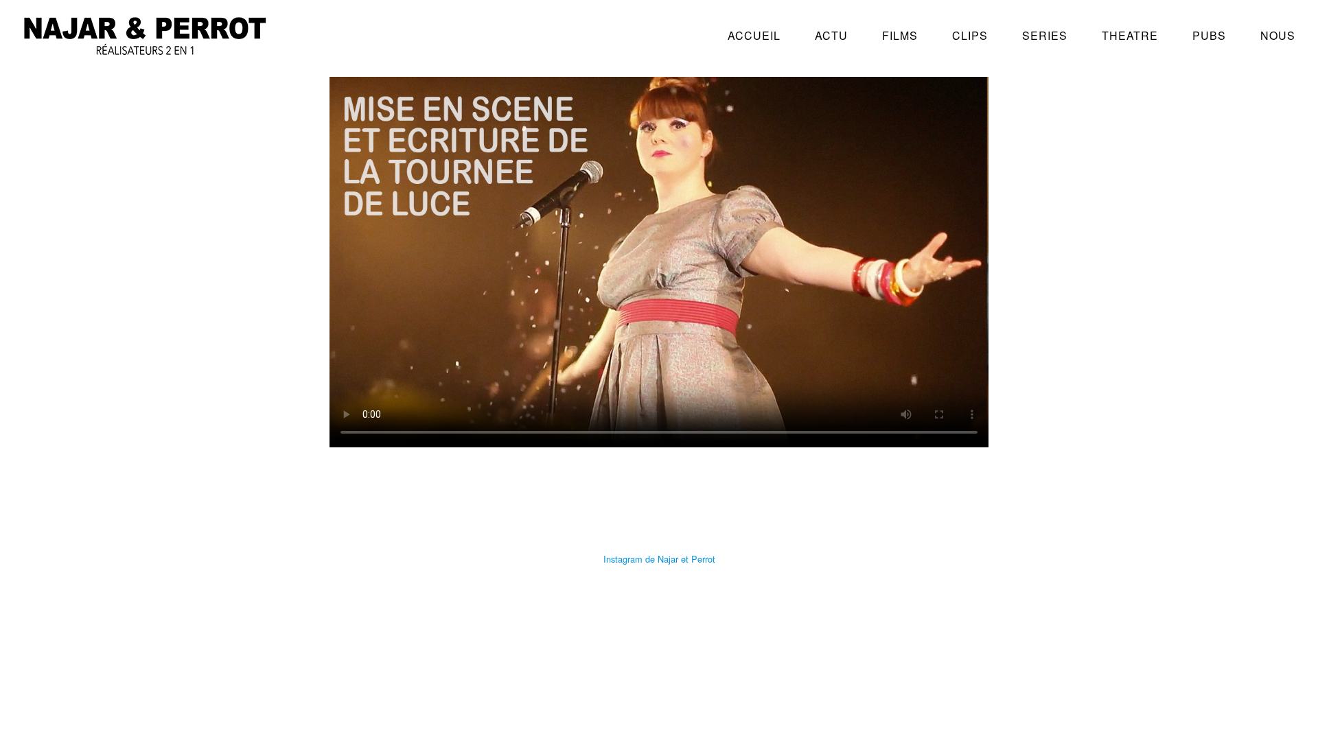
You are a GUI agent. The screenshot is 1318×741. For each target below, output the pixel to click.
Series (1044, 35)
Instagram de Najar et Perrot (659, 558)
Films (900, 35)
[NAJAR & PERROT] (144, 50)
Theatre (1130, 35)
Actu (831, 35)
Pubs (1209, 35)
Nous (1277, 35)
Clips (970, 35)
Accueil (754, 35)
